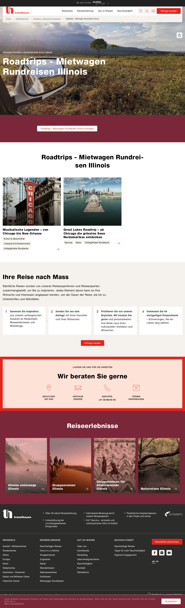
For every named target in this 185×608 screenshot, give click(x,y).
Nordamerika (9, 550)
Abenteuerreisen (48, 572)
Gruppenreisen (47, 555)
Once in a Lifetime (49, 550)
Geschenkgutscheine (88, 559)
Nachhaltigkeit (124, 10)
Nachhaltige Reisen (124, 546)
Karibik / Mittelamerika (14, 546)
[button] (147, 11)
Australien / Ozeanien (14, 572)
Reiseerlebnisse (85, 10)
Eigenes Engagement (125, 555)
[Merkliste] (141, 11)
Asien (6, 563)
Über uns (82, 546)
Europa (6, 559)
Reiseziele (67, 10)
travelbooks (83, 550)
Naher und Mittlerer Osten (16, 576)
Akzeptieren (171, 601)
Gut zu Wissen (105, 10)
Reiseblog (82, 555)
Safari (43, 563)
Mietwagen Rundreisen (52, 581)
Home (8, 19)
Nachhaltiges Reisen (51, 546)
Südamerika (9, 568)
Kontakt (81, 568)
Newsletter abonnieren (167, 541)
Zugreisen (45, 559)
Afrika (6, 555)
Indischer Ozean (11, 581)
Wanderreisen (47, 568)
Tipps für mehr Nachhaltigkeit (129, 550)
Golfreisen (45, 576)
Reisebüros (83, 572)
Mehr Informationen (14, 603)
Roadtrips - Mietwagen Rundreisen (47, 19)
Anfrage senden (92, 343)
